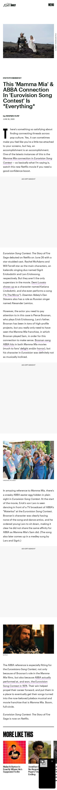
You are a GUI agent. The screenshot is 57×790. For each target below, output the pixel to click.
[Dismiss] (52, 761)
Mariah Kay (12, 116)
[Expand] (42, 761)
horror (40, 348)
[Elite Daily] (9, 5)
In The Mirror (12, 294)
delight (24, 348)
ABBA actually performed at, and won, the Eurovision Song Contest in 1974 (27, 681)
